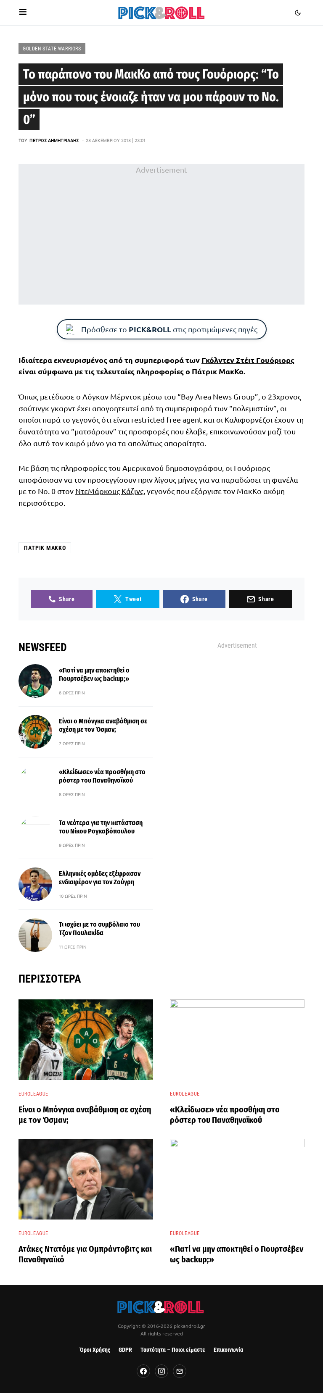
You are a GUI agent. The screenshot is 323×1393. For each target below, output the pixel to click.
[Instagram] (161, 1371)
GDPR (125, 1350)
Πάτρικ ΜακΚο (45, 547)
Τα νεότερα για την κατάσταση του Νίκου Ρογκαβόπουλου (101, 827)
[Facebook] (143, 1371)
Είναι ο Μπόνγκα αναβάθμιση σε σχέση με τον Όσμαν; (103, 725)
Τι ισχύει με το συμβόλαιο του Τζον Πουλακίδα (99, 928)
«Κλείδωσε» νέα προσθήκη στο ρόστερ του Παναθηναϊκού (102, 776)
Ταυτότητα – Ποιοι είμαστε (172, 1350)
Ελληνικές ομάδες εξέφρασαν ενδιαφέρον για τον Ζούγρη (99, 878)
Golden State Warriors (52, 49)
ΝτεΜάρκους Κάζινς (109, 490)
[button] (23, 13)
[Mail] (179, 1371)
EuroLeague (33, 1094)
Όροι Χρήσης (95, 1350)
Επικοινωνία (228, 1350)
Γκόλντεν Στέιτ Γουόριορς (247, 360)
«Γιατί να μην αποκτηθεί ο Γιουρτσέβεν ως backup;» (94, 674)
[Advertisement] (161, 234)
